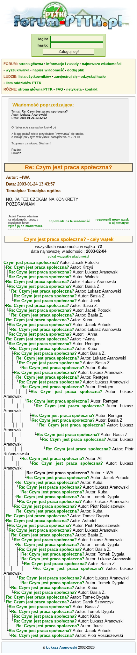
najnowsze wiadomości (101, 64)
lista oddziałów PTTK (23, 83)
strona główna (31, 64)
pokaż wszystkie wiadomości (68, 256)
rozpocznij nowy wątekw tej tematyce (112, 221)
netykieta (74, 89)
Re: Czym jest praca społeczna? (37, 267)
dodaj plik (75, 70)
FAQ (59, 89)
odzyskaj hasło (93, 76)
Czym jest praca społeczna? (31, 262)
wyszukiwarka (17, 70)
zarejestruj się (65, 76)
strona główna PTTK (35, 89)
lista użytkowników (34, 76)
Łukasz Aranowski (61, 647)
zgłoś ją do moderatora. (25, 226)
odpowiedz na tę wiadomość (69, 221)
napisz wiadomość (48, 70)
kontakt (91, 89)
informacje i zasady (62, 64)
